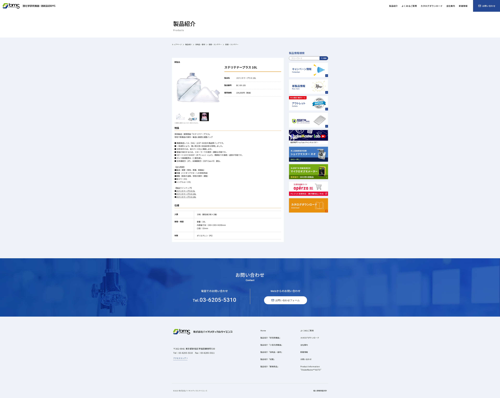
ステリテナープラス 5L (185, 191)
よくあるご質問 (307, 330)
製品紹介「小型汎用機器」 (271, 345)
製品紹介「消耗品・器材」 (271, 352)
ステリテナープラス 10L (186, 194)
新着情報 (304, 352)
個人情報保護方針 (320, 390)
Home (263, 330)
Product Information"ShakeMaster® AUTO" (310, 368)
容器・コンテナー (215, 44)
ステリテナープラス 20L (186, 197)
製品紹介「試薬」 (268, 359)
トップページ (177, 44)
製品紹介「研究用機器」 (270, 337)
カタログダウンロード (309, 337)
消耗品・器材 (200, 44)
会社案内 (304, 345)
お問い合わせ (306, 359)
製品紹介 (188, 44)
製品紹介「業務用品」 (269, 366)
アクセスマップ (179, 358)
